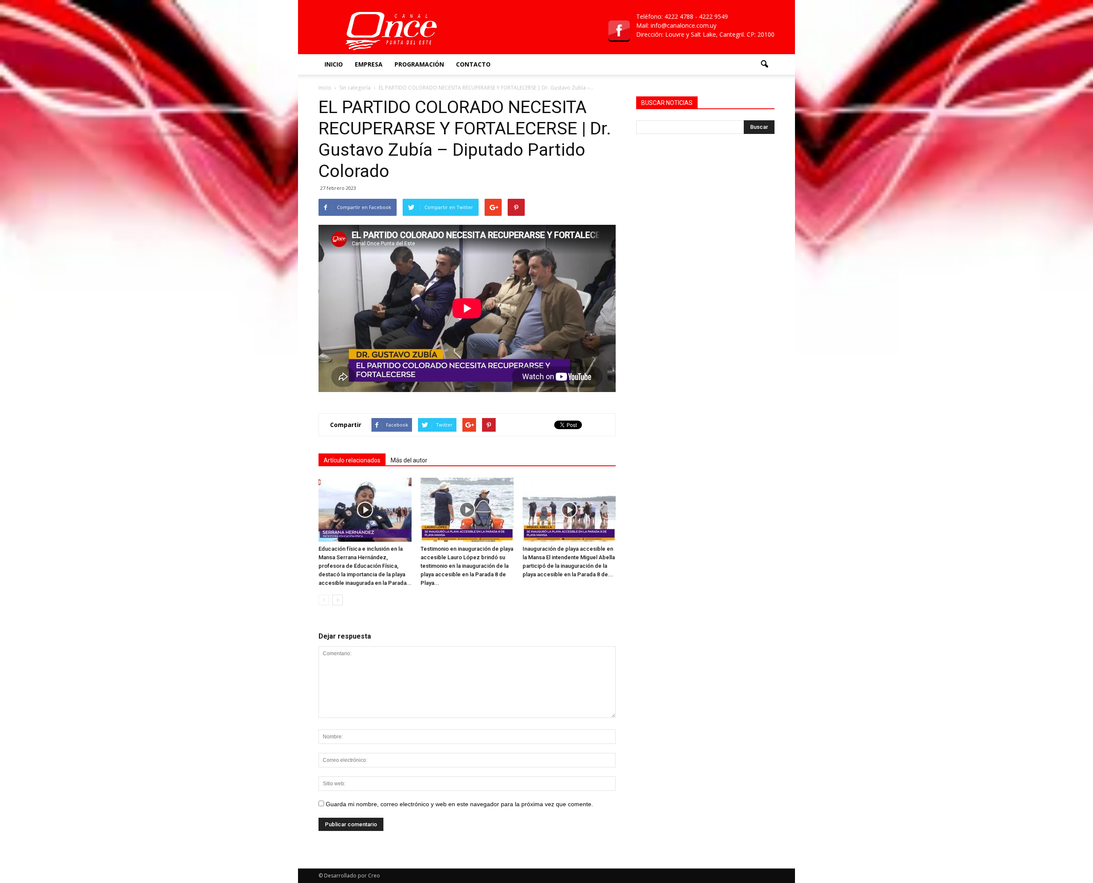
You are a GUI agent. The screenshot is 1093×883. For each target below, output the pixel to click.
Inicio (333, 64)
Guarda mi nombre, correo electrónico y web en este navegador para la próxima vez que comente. (459, 804)
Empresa (369, 64)
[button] (764, 64)
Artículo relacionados (352, 460)
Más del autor (409, 460)
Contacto (473, 64)
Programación (419, 64)
